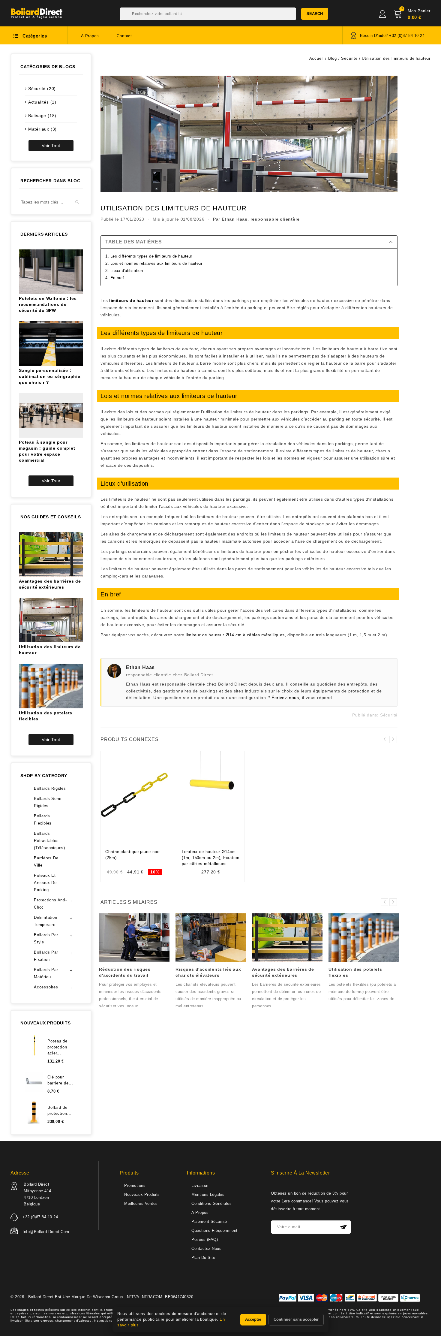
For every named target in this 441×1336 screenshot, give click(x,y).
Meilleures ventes (141, 1203)
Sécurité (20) (42, 88)
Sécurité (389, 715)
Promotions (135, 1185)
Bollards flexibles (43, 819)
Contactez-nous (206, 1248)
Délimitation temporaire (45, 921)
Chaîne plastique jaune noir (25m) (132, 854)
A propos (90, 36)
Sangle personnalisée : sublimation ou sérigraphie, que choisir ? (50, 376)
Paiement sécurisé (209, 1221)
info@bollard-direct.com (45, 1231)
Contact (124, 36)
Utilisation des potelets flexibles (45, 715)
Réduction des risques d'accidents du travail (125, 972)
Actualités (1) (42, 102)
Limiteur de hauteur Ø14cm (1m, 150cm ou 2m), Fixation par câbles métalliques (210, 857)
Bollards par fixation (46, 956)
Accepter (253, 1319)
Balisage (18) (42, 115)
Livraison (199, 1185)
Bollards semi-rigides (48, 802)
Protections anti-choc (50, 903)
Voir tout (51, 145)
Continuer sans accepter (296, 1319)
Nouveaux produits (142, 1194)
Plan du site (203, 1257)
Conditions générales (211, 1203)
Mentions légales (207, 1194)
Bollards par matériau (46, 973)
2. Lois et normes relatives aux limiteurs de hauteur (153, 263)
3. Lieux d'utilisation (124, 270)
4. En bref (114, 278)
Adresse (19, 1172)
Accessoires (46, 987)
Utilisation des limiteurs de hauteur (49, 649)
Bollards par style (46, 938)
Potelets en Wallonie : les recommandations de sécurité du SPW (48, 304)
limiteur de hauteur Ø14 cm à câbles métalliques (235, 634)
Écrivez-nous (285, 697)
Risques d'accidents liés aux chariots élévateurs (208, 972)
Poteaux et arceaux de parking (45, 882)
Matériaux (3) (42, 129)
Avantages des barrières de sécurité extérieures (50, 584)
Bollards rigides (50, 788)
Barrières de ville (46, 861)
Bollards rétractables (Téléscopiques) (49, 840)
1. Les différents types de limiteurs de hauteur (148, 256)
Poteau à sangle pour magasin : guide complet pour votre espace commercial (47, 451)
